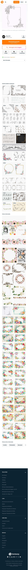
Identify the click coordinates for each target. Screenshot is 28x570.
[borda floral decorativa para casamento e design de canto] (9, 101)
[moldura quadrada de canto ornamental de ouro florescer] (7, 176)
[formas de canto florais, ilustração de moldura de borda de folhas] (7, 245)
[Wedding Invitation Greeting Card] (5, 299)
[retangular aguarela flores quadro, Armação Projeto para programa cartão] (9, 427)
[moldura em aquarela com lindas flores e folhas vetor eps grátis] (13, 217)
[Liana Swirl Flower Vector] (9, 255)
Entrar (22, 2)
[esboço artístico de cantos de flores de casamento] (7, 128)
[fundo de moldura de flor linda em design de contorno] (8, 119)
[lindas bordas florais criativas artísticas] (7, 157)
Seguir (23, 37)
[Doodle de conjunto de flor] (9, 166)
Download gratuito (14, 42)
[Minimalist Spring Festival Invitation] (6, 349)
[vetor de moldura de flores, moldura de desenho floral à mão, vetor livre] (8, 148)
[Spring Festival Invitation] (12, 299)
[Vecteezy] (2, 2)
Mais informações (6, 60)
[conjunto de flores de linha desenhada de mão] (13, 138)
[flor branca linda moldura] (7, 265)
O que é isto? (12, 57)
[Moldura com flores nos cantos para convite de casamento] (20, 417)
